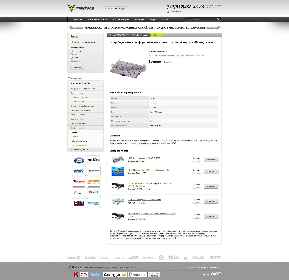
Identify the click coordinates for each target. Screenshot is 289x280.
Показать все (76, 61)
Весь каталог (76, 78)
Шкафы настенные (79, 145)
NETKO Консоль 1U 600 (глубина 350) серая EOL (148, 170)
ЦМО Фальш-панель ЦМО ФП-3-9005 (144, 158)
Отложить (211, 159)
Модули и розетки (78, 115)
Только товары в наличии (84, 42)
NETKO (76, 57)
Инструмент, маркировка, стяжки (83, 88)
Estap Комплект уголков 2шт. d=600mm (144, 199)
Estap (75, 54)
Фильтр (74, 36)
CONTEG (77, 51)
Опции (74, 132)
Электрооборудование (79, 150)
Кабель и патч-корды (79, 97)
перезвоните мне (176, 11)
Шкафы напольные (79, 141)
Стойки (75, 136)
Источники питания (78, 93)
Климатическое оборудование (82, 106)
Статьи (165, 19)
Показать (77, 67)
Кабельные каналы (78, 101)
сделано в (207, 275)
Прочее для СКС (77, 119)
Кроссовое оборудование (80, 110)
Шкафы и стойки (77, 128)
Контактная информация (130, 267)
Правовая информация (93, 267)
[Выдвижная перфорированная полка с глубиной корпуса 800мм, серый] (128, 85)
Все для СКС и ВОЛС (81, 83)
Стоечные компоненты (79, 123)
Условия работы (111, 267)
